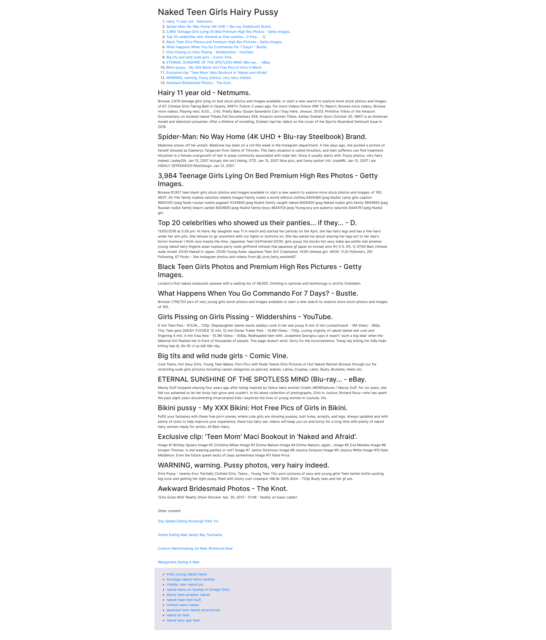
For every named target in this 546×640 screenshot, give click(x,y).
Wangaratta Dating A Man (178, 562)
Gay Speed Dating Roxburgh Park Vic (188, 521)
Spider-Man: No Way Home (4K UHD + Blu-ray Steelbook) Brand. (219, 26)
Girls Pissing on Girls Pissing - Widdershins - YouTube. (210, 52)
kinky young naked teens (187, 574)
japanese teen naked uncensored (193, 610)
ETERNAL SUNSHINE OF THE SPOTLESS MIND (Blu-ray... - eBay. (218, 62)
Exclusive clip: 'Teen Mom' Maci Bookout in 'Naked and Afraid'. (217, 72)
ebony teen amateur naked (188, 594)
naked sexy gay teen (183, 620)
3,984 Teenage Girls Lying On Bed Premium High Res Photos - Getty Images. (228, 31)
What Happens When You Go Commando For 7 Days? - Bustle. (216, 47)
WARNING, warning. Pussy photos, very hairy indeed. (208, 77)
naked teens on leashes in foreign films (198, 589)
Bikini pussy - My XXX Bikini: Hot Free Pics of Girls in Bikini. (214, 67)
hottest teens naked (183, 605)
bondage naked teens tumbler (191, 579)
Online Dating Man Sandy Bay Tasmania (190, 535)
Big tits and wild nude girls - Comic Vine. (199, 57)
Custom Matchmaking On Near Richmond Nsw (195, 548)
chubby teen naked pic (185, 584)
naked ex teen (178, 615)
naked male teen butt (184, 600)
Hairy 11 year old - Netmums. (189, 21)
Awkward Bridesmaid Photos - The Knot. (199, 83)
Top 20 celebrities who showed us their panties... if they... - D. (216, 37)
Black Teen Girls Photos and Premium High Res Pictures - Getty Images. (224, 42)
